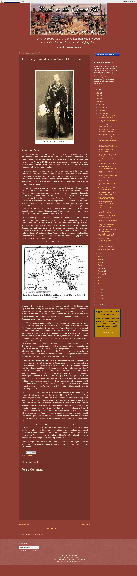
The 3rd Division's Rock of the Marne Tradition (107, 184)
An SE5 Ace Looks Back (105, 208)
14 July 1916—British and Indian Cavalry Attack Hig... (107, 225)
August (100, 253)
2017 (98, 292)
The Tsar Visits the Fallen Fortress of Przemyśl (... (106, 150)
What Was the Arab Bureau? (106, 249)
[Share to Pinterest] (35, 452)
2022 (98, 278)
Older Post (85, 524)
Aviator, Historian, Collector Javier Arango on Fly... (106, 135)
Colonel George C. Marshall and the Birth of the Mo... (107, 221)
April (99, 265)
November (101, 107)
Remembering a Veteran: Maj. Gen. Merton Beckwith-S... (107, 234)
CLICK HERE (107, 333)
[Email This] (27, 452)
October (100, 110)
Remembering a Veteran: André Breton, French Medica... (107, 155)
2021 (98, 280)
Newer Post (24, 524)
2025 (98, 96)
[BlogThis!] (29, 452)
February (101, 271)
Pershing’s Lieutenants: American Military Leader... (107, 167)
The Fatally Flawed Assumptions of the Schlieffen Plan (104, 240)
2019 (98, 286)
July (99, 256)
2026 (98, 93)
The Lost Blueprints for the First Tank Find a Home (107, 176)
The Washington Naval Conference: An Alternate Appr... (106, 203)
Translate (33, 550)
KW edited (29, 455)
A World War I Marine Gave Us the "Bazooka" (107, 121)
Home (55, 524)
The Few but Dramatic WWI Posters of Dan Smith (106, 116)
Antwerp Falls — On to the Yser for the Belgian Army (107, 193)
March (100, 268)
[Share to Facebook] (33, 452)
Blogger (78, 561)
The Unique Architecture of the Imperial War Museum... (107, 245)
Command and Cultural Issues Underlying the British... (107, 125)
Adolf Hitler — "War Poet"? (106, 180)
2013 (98, 304)
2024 (98, 99)
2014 (98, 301)
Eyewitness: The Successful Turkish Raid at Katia (106, 216)
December (101, 104)
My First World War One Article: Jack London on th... (107, 188)
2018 (98, 289)
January (100, 274)
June (99, 259)
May (99, 262)
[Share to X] (31, 452)
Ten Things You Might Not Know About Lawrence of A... (108, 211)
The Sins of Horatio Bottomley (107, 163)
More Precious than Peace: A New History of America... (107, 198)
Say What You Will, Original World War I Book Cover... (106, 130)
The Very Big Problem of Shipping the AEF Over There (107, 146)
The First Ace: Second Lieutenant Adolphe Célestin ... (107, 140)
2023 (98, 102)
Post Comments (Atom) (35, 534)
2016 (98, 295)
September (101, 113)
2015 (98, 298)
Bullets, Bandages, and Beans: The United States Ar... (107, 230)
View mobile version (54, 529)
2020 (98, 283)
